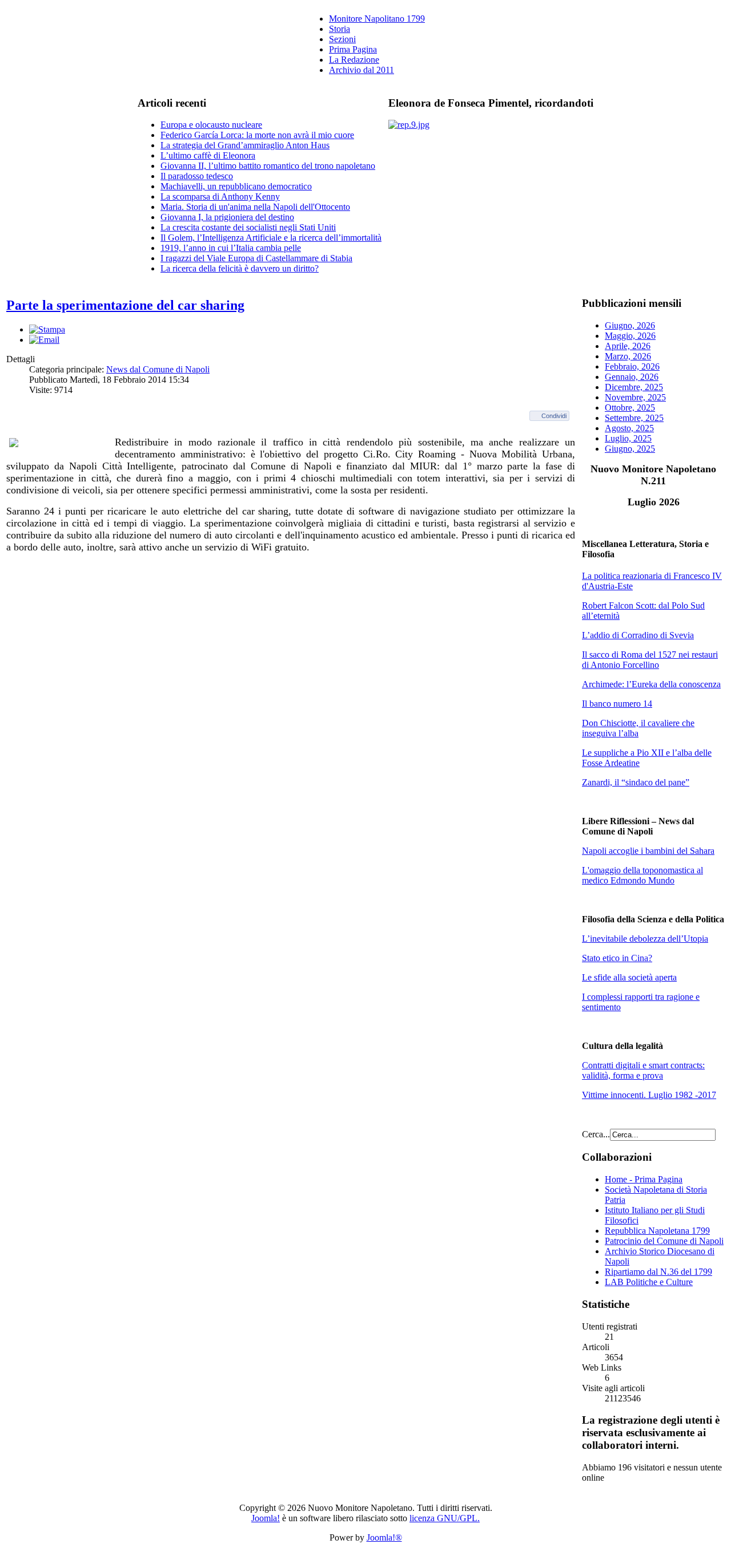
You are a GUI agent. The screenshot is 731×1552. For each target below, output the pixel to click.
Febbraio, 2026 (632, 366)
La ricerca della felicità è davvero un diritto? (239, 268)
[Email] (44, 340)
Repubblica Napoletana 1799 (657, 1230)
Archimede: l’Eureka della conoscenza (651, 684)
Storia (339, 29)
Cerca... (596, 1134)
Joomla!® (384, 1537)
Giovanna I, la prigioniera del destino (227, 217)
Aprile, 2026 (627, 346)
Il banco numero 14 (617, 703)
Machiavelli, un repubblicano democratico (236, 186)
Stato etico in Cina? (617, 958)
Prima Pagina (353, 49)
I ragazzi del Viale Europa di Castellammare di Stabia (256, 258)
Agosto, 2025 (629, 428)
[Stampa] (47, 329)
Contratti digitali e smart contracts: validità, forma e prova (643, 1070)
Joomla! (265, 1518)
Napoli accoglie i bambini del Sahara (648, 851)
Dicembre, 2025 (634, 387)
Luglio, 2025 (628, 438)
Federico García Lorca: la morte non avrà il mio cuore (257, 135)
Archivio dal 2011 (361, 70)
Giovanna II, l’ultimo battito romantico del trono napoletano (267, 166)
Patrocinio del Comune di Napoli (664, 1241)
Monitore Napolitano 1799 (377, 18)
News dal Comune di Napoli (158, 369)
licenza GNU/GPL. (444, 1518)
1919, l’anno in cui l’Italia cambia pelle (230, 248)
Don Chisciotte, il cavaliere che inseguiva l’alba (638, 728)
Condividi (554, 415)
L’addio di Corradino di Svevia (638, 635)
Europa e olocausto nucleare (211, 124)
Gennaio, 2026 (631, 377)
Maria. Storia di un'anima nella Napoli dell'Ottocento (255, 207)
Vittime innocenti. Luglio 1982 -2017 (649, 1095)
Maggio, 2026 (630, 336)
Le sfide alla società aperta (629, 977)
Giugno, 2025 (630, 448)
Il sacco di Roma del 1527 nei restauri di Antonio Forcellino (650, 660)
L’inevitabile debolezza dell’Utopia (645, 938)
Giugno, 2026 (630, 325)
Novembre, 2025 (635, 397)
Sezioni (342, 39)
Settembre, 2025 (634, 418)
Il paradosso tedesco (196, 176)
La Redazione (354, 59)
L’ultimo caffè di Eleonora (207, 155)
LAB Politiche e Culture (649, 1282)
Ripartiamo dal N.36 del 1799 (658, 1272)
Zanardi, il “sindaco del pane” (635, 782)
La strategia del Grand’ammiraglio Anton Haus (245, 145)
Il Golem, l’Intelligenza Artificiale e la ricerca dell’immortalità (270, 237)
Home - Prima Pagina (643, 1179)
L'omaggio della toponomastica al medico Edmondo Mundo (642, 875)
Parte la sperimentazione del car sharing (125, 305)
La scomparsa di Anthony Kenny (220, 196)
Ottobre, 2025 (630, 407)
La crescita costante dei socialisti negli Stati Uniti (248, 227)
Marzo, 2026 (628, 356)
